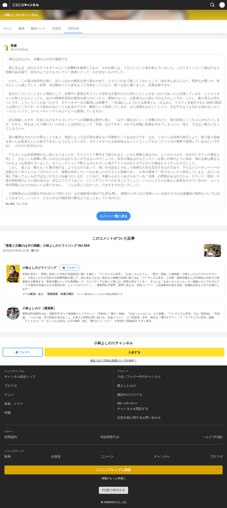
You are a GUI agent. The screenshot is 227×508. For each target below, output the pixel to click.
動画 (21, 28)
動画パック (38, 28)
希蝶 (19, 47)
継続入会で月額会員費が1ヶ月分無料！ (113, 360)
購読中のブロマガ (129, 394)
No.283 (10, 204)
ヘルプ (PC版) (213, 437)
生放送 (56, 28)
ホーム (7, 28)
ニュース (107, 456)
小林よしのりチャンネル (21, 15)
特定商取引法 (110, 437)
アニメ (9, 394)
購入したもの (126, 385)
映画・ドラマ (13, 404)
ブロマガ (73, 28)
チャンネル (162, 456)
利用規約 (10, 437)
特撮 (7, 412)
